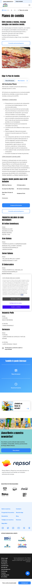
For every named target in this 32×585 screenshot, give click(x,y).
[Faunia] (22, 539)
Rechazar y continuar (16, 298)
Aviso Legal (4, 558)
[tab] (10, 81)
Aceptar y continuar (16, 306)
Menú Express (21, 80)
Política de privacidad (4, 561)
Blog (17, 516)
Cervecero (5, 198)
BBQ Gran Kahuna (6, 185)
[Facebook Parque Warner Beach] (13, 528)
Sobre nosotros (6, 509)
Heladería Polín (21, 193)
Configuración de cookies (5, 575)
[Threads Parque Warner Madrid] (29, 528)
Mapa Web (4, 523)
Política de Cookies (4, 572)
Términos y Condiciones (4, 564)
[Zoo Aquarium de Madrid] (7, 539)
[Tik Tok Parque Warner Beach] (8, 528)
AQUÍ (22, 294)
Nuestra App (19, 512)
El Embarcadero (21, 185)
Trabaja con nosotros (7, 519)
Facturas (18, 519)
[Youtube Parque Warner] (18, 528)
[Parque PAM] (22, 546)
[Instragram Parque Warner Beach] (3, 528)
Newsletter (5, 516)
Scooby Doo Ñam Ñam (8, 188)
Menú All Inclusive (10, 80)
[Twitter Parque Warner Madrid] (24, 528)
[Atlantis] (7, 546)
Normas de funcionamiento (5, 568)
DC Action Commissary (23, 188)
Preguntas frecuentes (8, 512)
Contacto (18, 509)
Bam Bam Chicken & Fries (7, 193)
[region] (16, 292)
